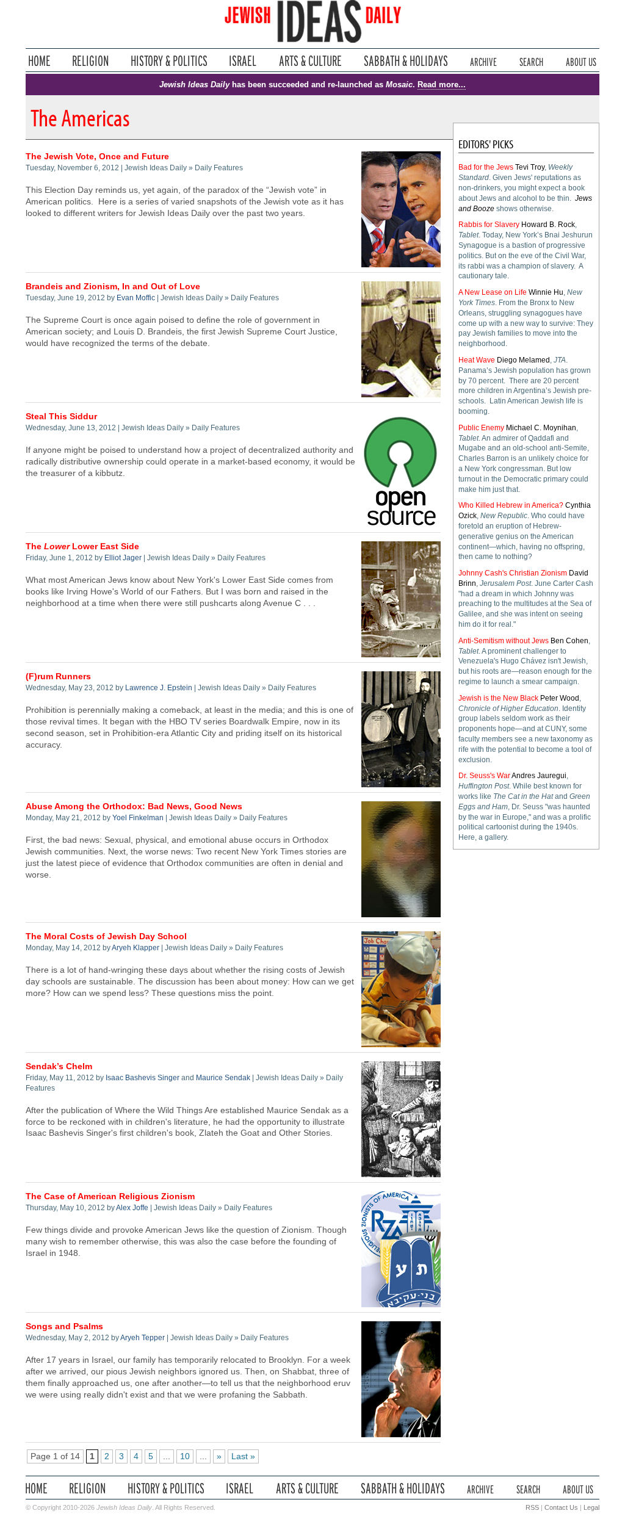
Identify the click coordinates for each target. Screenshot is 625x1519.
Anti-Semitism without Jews (503, 641)
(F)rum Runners (58, 676)
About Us (581, 61)
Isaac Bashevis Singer (142, 1077)
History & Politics (169, 61)
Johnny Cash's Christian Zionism (512, 573)
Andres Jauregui (538, 775)
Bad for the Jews (485, 167)
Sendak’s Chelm (59, 1066)
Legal (591, 1507)
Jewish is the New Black (498, 698)
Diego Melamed (523, 360)
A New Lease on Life (492, 292)
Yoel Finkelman (138, 818)
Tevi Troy (529, 167)
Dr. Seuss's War (484, 775)
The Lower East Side (82, 546)
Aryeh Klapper (135, 948)
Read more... (441, 84)
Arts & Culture (310, 61)
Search (531, 61)
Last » (243, 1456)
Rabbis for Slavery (488, 224)
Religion (91, 61)
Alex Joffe (132, 1207)
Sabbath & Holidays (405, 61)
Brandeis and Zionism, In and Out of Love (113, 286)
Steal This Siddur (61, 416)
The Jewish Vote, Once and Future (97, 156)
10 (185, 1456)
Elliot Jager (123, 558)
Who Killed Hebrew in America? (510, 505)
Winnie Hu (546, 292)
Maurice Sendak (223, 1077)
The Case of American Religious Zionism (110, 1196)
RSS (532, 1507)
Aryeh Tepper (142, 1337)
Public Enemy (481, 428)
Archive (483, 61)
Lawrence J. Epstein (158, 688)
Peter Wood (559, 698)
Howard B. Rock (548, 224)
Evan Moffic (136, 298)
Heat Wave (476, 360)
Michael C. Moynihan (541, 428)
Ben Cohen (569, 641)
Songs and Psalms (64, 1326)
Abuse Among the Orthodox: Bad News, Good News (134, 806)
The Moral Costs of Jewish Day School (106, 936)
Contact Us (561, 1507)
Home (39, 61)
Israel (242, 61)
